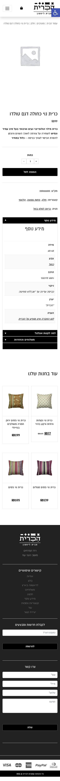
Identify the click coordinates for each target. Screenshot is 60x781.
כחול (51, 264)
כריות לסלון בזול (42, 209)
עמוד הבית (52, 23)
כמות (30, 155)
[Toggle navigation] (7, 8)
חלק (33, 23)
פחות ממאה (33, 200)
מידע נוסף (30, 598)
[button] (55, 12)
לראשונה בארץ (30, 585)
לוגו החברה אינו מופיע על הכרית (36, 319)
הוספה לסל (30, 172)
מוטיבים (41, 23)
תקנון (30, 594)
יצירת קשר (30, 612)
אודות (30, 576)
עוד (30, 607)
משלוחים (30, 589)
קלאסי (22, 200)
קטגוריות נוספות (30, 603)
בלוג (30, 580)
